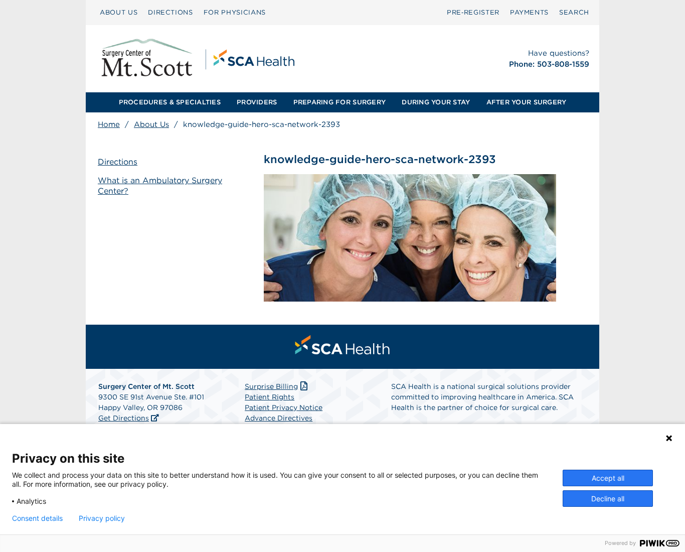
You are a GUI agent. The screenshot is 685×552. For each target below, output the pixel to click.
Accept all (608, 478)
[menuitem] (118, 12)
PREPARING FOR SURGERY (339, 102)
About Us (151, 124)
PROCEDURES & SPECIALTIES (170, 102)
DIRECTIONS (170, 12)
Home (109, 124)
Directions (117, 162)
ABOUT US (118, 12)
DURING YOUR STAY (436, 102)
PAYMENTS (529, 12)
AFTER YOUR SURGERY (526, 102)
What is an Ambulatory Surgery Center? (160, 186)
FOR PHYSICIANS (235, 12)
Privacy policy (102, 518)
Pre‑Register (473, 12)
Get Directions (123, 418)
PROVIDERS (257, 102)
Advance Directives (278, 418)
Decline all (607, 498)
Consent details (37, 518)
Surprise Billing (271, 386)
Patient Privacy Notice (283, 407)
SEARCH (574, 12)
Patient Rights (269, 397)
